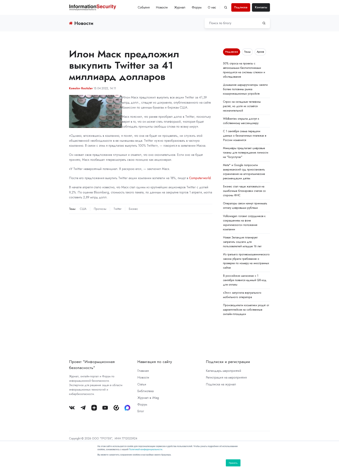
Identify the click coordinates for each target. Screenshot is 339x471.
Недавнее (231, 52)
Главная (143, 370)
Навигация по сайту (154, 361)
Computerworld (200, 178)
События (144, 7)
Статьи (141, 384)
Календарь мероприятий (223, 370)
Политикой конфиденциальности (145, 449)
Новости (162, 7)
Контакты (261, 7)
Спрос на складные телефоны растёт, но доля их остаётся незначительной (242, 106)
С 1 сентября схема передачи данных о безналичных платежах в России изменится (244, 135)
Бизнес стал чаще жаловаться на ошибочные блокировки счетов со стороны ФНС (244, 190)
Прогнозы (100, 209)
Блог (140, 411)
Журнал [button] (179, 7)
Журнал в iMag (148, 397)
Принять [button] (233, 462)
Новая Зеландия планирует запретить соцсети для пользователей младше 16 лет (242, 241)
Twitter (117, 209)
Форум (196, 7)
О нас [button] (212, 7)
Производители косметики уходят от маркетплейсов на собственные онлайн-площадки (246, 309)
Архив (260, 52)
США (83, 209)
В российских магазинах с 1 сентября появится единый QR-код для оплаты (244, 280)
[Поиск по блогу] (264, 23)
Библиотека (145, 391)
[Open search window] (225, 7)
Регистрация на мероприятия (226, 377)
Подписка (240, 7)
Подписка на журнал (221, 384)
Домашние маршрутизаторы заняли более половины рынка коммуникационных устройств (245, 89)
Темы (247, 52)
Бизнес (133, 209)
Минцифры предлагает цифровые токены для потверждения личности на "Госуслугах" (245, 152)
